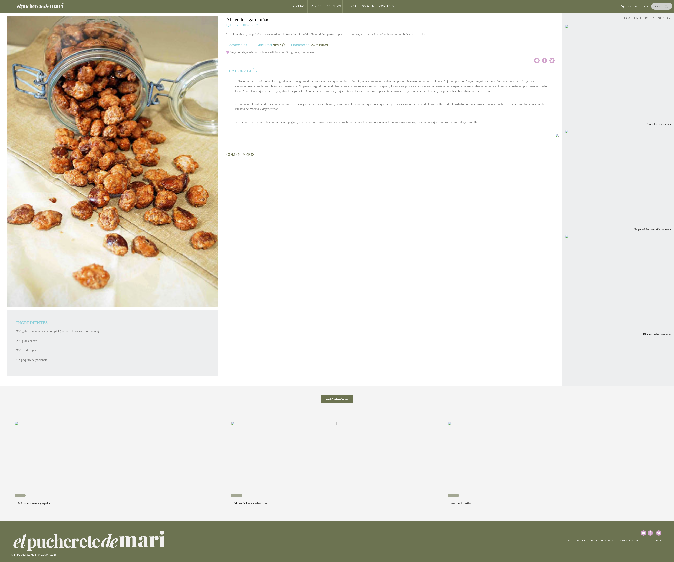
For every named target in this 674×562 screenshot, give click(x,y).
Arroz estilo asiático (462, 503)
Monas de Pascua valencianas (250, 503)
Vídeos (316, 6)
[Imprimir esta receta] (557, 135)
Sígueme (645, 6)
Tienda (351, 6)
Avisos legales (577, 540)
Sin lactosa (308, 52)
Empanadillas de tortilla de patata (652, 229)
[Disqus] (392, 206)
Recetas (299, 6)
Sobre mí (368, 6)
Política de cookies (603, 540)
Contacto (386, 6)
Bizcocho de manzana (658, 124)
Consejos (334, 6)
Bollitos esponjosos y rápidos (34, 503)
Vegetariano (249, 52)
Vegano (235, 52)
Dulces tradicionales (271, 52)
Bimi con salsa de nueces (657, 334)
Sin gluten (292, 52)
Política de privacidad (633, 540)
